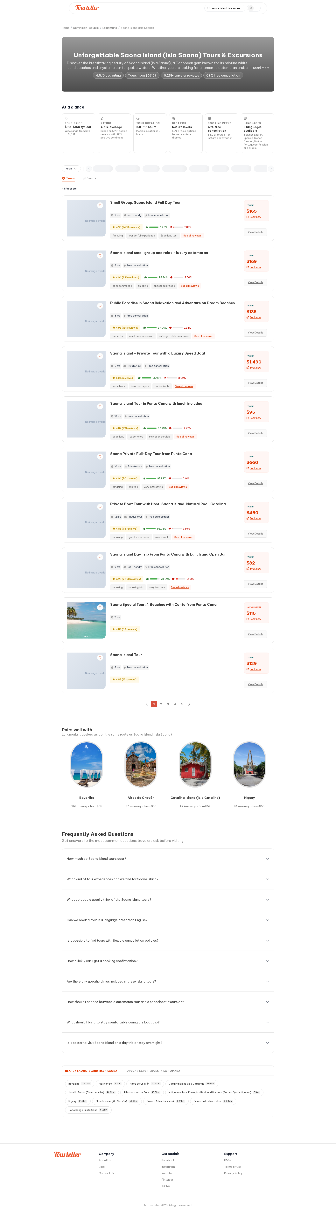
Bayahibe (79, 1083)
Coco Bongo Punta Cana (87, 1110)
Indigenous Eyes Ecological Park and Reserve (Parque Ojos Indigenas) (214, 1092)
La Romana (109, 28)
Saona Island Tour (126, 655)
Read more (261, 68)
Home (65, 28)
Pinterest (167, 1179)
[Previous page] (147, 704)
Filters (69, 168)
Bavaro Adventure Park (165, 1101)
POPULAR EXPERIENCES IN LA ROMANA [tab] (152, 1070)
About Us (105, 1160)
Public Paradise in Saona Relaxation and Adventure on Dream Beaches (172, 303)
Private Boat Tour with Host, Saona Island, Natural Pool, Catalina (168, 504)
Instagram (168, 1167)
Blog (102, 1167)
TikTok (166, 1186)
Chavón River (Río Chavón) (116, 1101)
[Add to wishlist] (100, 205)
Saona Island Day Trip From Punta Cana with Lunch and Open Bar (168, 554)
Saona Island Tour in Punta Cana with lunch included (156, 403)
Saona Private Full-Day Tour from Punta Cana (151, 454)
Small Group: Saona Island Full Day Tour (145, 202)
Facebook (168, 1160)
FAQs (227, 1160)
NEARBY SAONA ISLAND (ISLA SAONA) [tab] (91, 1070)
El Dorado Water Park (141, 1092)
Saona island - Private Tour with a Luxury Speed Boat (157, 353)
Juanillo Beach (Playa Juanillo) (91, 1092)
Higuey (77, 1101)
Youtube (167, 1173)
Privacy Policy (233, 1173)
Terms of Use (232, 1167)
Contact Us (106, 1173)
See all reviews (192, 235)
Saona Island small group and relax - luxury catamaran (159, 253)
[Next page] (189, 704)
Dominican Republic (86, 28)
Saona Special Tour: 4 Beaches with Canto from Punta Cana (163, 604)
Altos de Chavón (144, 1083)
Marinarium (109, 1083)
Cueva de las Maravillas (212, 1101)
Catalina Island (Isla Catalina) (191, 1083)
